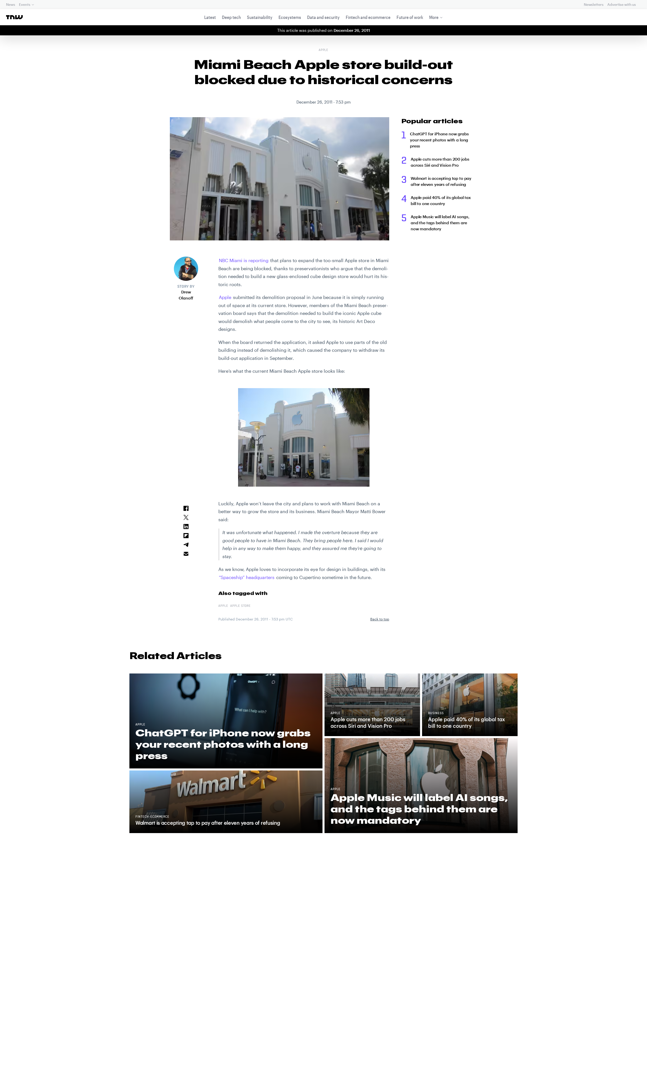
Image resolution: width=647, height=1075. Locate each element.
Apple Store (240, 606)
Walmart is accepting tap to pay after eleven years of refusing (441, 181)
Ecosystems (290, 17)
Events (24, 4)
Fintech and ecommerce (368, 17)
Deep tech (231, 17)
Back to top (379, 619)
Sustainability (259, 17)
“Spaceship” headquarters (246, 577)
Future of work (410, 17)
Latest (210, 17)
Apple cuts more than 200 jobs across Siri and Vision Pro (440, 162)
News (10, 4)
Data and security (323, 17)
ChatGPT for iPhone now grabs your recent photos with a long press (439, 139)
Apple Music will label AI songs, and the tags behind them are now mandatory (440, 222)
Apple (324, 50)
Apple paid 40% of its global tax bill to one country (441, 200)
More (433, 17)
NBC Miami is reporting (243, 260)
